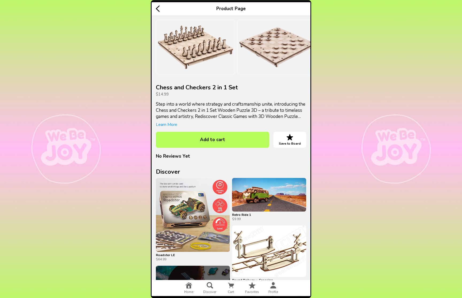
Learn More (166, 124)
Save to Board (290, 143)
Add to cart (212, 140)
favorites (252, 291)
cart (231, 291)
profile (273, 291)
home (188, 291)
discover (209, 291)
